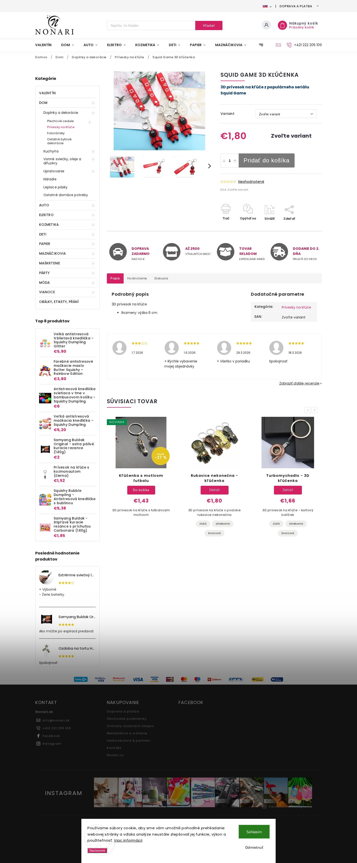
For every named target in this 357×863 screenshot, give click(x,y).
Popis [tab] (115, 278)
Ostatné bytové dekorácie (59, 141)
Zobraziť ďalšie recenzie (299, 383)
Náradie (50, 179)
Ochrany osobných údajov (130, 726)
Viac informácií (128, 840)
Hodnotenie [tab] (137, 278)
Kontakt (114, 748)
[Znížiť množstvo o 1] (224, 161)
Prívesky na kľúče (61, 127)
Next (315, 410)
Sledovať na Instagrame (290, 806)
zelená (288, 525)
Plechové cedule (60, 121)
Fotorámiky (56, 133)
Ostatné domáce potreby (65, 195)
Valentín (47, 93)
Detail (141, 489)
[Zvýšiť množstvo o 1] (235, 161)
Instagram (51, 744)
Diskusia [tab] (161, 278)
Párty (44, 272)
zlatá (129, 524)
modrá (269, 525)
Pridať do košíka (266, 160)
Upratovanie (53, 171)
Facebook (51, 736)
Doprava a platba (296, 6)
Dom (43, 102)
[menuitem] (45, 45)
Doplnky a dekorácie (60, 112)
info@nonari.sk (56, 720)
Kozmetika (49, 224)
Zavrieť (305, 227)
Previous (308, 410)
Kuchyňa (51, 151)
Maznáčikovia (52, 253)
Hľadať (209, 25)
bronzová (141, 533)
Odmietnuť (254, 847)
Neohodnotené (251, 181)
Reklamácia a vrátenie (127, 733)
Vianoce (47, 292)
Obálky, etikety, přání (59, 301)
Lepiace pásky (55, 187)
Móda (44, 282)
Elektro (46, 214)
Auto (44, 205)
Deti (42, 234)
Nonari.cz (115, 755)
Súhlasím (254, 831)
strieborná (149, 524)
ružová (306, 525)
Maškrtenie (49, 263)
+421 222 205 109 (56, 728)
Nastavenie (97, 850)
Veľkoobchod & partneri (129, 740)
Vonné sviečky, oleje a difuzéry (62, 161)
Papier (45, 243)
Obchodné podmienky (126, 719)
